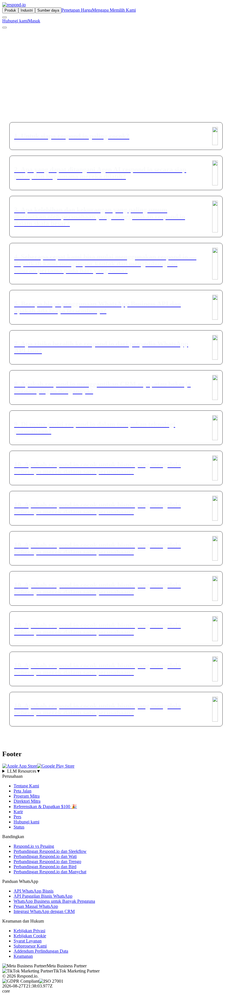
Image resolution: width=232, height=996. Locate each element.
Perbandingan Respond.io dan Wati (45, 856)
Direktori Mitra (27, 800)
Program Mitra (27, 795)
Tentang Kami (26, 785)
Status (19, 826)
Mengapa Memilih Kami (114, 10)
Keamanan (23, 955)
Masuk (34, 20)
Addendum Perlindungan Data (41, 950)
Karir (18, 811)
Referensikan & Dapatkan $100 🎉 (45, 806)
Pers (17, 816)
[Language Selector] (4, 17)
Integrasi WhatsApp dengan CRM (44, 911)
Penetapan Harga (76, 10)
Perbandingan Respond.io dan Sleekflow (50, 851)
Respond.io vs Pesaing (34, 846)
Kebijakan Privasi (29, 930)
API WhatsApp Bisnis (33, 890)
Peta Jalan (22, 790)
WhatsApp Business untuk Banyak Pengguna (54, 900)
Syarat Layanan (28, 940)
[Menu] (4, 27)
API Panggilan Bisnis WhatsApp (43, 895)
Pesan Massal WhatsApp (36, 906)
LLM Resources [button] (24, 770)
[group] (116, 771)
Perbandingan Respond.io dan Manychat (50, 871)
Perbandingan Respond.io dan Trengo (47, 861)
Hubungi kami (15, 20)
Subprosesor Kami (30, 945)
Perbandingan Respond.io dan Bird (45, 866)
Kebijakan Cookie (30, 935)
